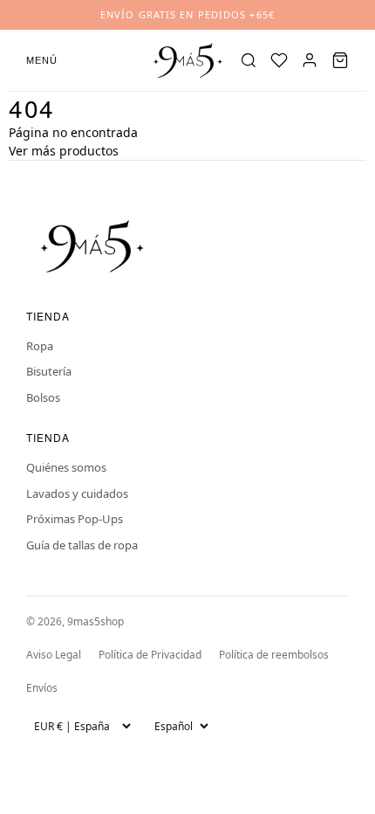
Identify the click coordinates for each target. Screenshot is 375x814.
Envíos (42, 687)
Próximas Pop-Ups (74, 519)
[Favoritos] (279, 60)
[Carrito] (340, 60)
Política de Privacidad (150, 654)
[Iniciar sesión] (309, 60)
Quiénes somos (66, 467)
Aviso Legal (53, 654)
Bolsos (43, 397)
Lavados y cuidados (77, 493)
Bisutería (49, 371)
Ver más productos (64, 150)
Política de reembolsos (274, 654)
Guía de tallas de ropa (82, 545)
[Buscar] (248, 60)
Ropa (39, 346)
